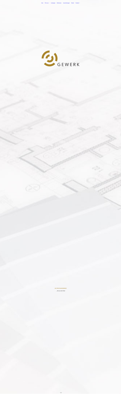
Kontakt (77, 2)
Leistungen (53, 2)
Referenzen (59, 2)
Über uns (46, 2)
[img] (60, 197)
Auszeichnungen (66, 2)
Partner (72, 2)
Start (42, 2)
